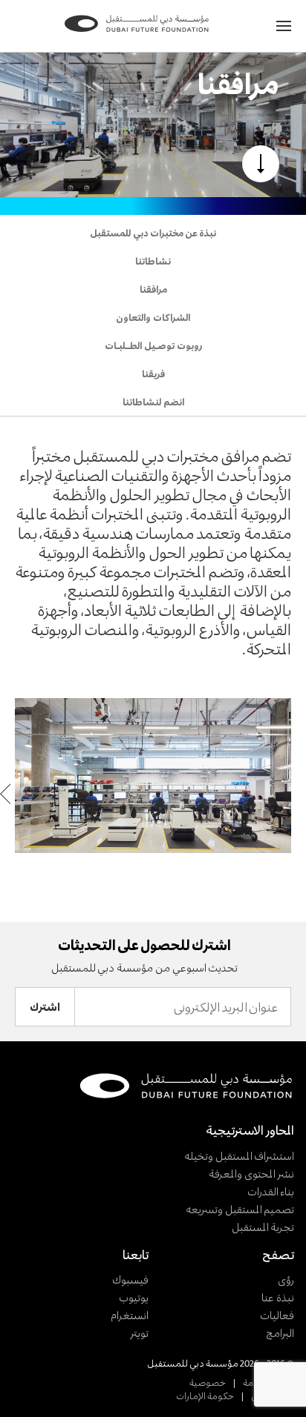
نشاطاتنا (153, 261)
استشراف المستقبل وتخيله (239, 1156)
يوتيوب (134, 1297)
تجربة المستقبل (263, 1227)
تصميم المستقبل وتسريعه (240, 1209)
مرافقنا (153, 289)
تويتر (139, 1333)
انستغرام (130, 1315)
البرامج (280, 1333)
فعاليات (277, 1315)
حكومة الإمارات (205, 1395)
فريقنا (153, 373)
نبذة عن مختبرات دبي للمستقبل (153, 233)
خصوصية (207, 1382)
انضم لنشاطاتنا (153, 402)
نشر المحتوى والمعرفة (251, 1174)
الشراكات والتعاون (153, 317)
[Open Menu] (283, 26)
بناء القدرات (270, 1191)
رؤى (286, 1279)
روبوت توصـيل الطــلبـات (153, 345)
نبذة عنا (277, 1297)
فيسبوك (130, 1279)
